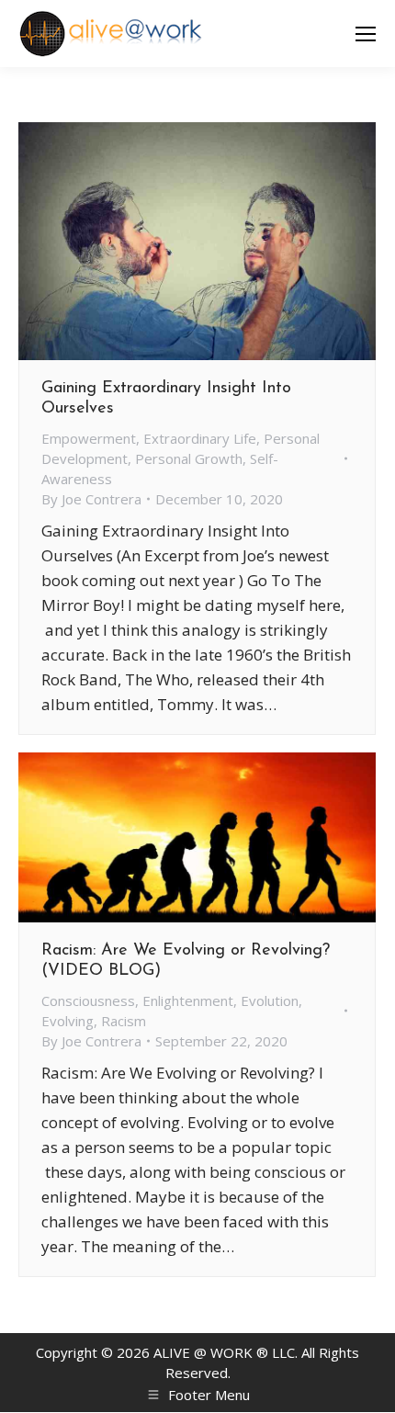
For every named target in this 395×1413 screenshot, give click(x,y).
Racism (123, 1021)
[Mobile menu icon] (366, 34)
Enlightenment (187, 1000)
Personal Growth (189, 458)
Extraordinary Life (199, 438)
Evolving (67, 1021)
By (91, 499)
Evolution (270, 1000)
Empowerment (88, 438)
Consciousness (88, 1000)
